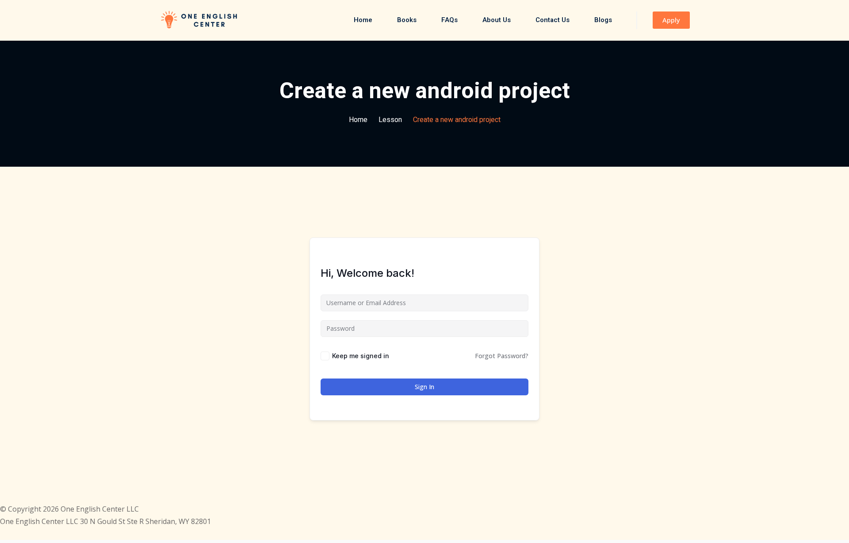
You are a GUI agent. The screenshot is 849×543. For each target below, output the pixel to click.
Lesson (390, 120)
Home (363, 20)
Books (407, 20)
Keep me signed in (360, 355)
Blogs (603, 20)
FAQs (449, 20)
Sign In (424, 386)
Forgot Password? (501, 356)
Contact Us (552, 20)
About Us (496, 20)
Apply (671, 19)
